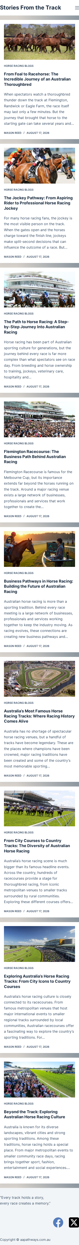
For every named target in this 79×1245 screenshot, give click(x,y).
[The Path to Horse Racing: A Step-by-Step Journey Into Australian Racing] (39, 289)
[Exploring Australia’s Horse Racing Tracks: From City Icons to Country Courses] (39, 944)
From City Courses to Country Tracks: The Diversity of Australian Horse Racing (37, 845)
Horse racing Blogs (19, 65)
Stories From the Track (30, 7)
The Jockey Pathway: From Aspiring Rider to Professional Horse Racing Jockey (38, 203)
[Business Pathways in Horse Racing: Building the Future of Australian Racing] (39, 549)
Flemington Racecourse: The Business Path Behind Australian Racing (35, 456)
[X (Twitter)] (74, 1222)
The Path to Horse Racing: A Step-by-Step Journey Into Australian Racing (36, 326)
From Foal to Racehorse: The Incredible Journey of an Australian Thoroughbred (37, 79)
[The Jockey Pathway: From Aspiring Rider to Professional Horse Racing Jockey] (39, 166)
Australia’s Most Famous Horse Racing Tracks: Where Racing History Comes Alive (39, 716)
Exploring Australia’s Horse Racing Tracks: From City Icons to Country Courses (37, 981)
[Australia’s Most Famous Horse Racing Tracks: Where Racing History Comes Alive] (39, 679)
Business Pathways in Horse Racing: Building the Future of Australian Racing (38, 586)
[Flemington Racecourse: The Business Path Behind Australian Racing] (39, 419)
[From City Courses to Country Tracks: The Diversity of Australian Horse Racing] (39, 808)
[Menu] (77, 8)
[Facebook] (58, 1222)
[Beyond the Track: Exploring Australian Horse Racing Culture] (39, 1079)
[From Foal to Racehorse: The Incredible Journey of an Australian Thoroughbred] (39, 42)
